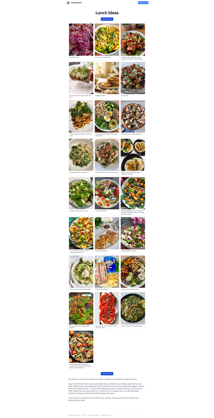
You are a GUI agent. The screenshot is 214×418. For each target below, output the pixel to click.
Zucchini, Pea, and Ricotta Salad (79, 211)
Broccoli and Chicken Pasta (103, 57)
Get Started (142, 2)
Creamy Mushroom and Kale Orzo (79, 172)
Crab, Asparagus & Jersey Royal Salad (80, 289)
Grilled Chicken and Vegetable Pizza (131, 134)
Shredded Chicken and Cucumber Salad (106, 172)
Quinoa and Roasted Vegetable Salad (131, 326)
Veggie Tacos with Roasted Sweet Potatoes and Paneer (130, 173)
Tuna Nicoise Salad (100, 211)
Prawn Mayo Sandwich (101, 289)
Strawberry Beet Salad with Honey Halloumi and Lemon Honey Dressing (131, 58)
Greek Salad (124, 95)
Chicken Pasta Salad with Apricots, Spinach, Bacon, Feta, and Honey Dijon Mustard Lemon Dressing (80, 366)
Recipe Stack (76, 415)
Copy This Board (107, 19)
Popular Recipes (93, 415)
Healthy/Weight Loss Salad (128, 251)
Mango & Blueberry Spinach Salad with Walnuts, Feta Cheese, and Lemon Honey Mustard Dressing (132, 212)
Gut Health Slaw (74, 57)
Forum (85, 415)
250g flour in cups (106, 415)
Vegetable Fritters (100, 95)
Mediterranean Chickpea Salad (130, 289)
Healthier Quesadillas (101, 251)
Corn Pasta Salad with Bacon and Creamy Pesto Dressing (79, 251)
